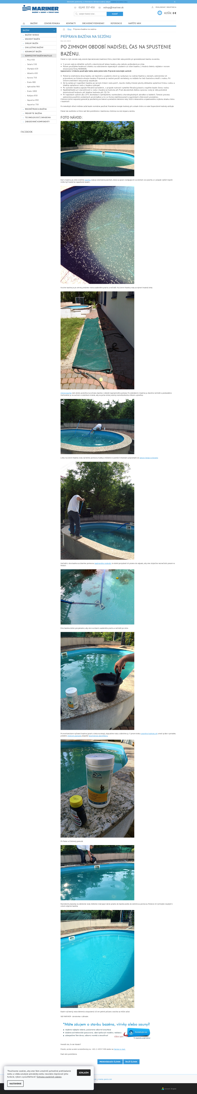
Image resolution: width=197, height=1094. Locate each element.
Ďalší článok (131, 1062)
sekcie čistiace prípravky (149, 458)
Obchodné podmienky (93, 23)
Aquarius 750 (33, 104)
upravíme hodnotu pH (149, 733)
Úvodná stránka (24, 23)
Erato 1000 (32, 91)
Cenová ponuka (52, 23)
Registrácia (171, 7)
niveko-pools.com (105, 1079)
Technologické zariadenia (38, 117)
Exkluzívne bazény (34, 47)
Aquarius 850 (33, 100)
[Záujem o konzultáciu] (107, 1030)
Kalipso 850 (32, 95)
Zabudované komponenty (37, 121)
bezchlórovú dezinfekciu (98, 736)
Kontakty (71, 23)
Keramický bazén (33, 51)
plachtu (88, 180)
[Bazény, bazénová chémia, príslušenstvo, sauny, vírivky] (40, 9)
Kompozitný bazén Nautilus (38, 56)
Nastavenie (15, 1083)
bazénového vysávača (103, 563)
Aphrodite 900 (33, 86)
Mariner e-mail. (120, 1049)
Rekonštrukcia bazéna (36, 109)
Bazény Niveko (32, 35)
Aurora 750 (32, 77)
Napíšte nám (134, 23)
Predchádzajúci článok (110, 1062)
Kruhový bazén (32, 39)
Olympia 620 (32, 68)
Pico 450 (31, 60)
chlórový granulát (74, 736)
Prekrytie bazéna (33, 113)
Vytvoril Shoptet (170, 1089)
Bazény (34, 23)
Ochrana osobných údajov (49, 1076)
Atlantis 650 (32, 73)
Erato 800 (31, 82)
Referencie (116, 23)
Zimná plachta (66, 393)
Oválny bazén (31, 43)
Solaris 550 (32, 64)
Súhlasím (84, 1072)
